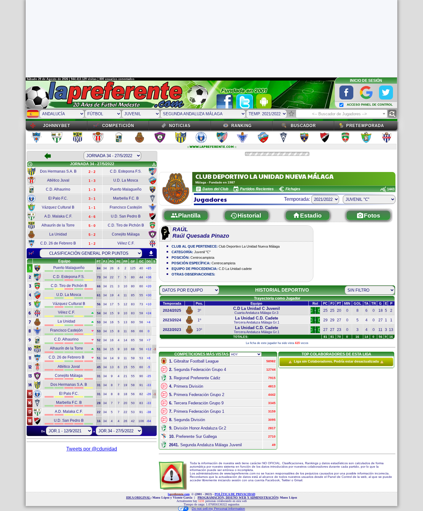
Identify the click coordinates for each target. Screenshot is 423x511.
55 (141, 295)
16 (112, 322)
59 (141, 313)
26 (112, 268)
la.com (179, 494)
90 (141, 376)
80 (133, 277)
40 (141, 268)
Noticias (180, 125)
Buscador (303, 125)
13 (125, 322)
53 (141, 358)
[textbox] (341, 114)
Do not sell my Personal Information (218, 508)
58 (141, 340)
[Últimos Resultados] (31, 253)
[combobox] (341, 113)
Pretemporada (365, 125)
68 (133, 349)
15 (112, 313)
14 (125, 340)
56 (141, 322)
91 (141, 385)
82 (141, 394)
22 (112, 277)
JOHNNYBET (56, 125)
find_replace (392, 114)
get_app (153, 164)
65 (133, 340)
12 (125, 304)
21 (112, 286)
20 (125, 403)
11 (125, 295)
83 (133, 304)
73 (141, 304)
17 (112, 304)
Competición (118, 125)
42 (133, 421)
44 (141, 277)
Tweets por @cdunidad (91, 449)
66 (133, 331)
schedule (30, 164)
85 (133, 295)
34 (105, 268)
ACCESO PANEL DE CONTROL (370, 104)
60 (141, 286)
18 (125, 394)
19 (112, 295)
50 (133, 403)
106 (141, 421)
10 (125, 286)
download (151, 253)
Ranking (241, 125)
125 (133, 268)
